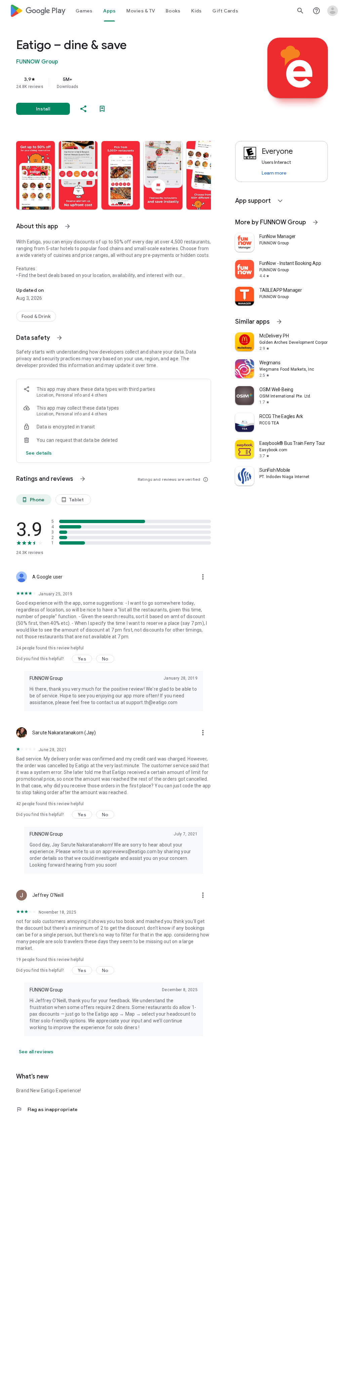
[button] (35, 175)
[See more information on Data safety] (59, 338)
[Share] (83, 109)
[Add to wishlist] (102, 109)
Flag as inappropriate (47, 1109)
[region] (123, 82)
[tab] (84, 10)
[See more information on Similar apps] (279, 322)
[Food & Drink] (36, 316)
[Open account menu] (333, 11)
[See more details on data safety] (39, 453)
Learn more (274, 173)
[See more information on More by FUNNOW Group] (315, 222)
